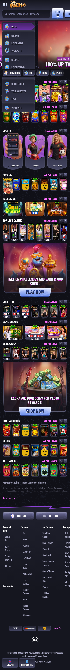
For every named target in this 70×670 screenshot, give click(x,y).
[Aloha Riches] (54, 450)
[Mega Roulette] (63, 232)
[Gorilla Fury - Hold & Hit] (54, 430)
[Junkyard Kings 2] (57, 209)
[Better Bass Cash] (54, 184)
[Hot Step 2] (54, 116)
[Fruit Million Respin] (54, 470)
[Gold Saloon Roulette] (55, 232)
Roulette (46, 549)
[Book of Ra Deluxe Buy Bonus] (63, 450)
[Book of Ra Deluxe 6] (44, 430)
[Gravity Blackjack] (44, 353)
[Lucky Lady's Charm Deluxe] (63, 184)
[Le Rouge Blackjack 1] (63, 353)
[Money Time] (39, 232)
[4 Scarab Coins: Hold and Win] (44, 116)
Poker (45, 587)
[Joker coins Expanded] (63, 116)
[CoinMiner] (44, 470)
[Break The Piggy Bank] (56, 93)
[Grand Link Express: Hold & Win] (44, 450)
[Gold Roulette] (44, 311)
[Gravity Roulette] (63, 311)
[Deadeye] (63, 470)
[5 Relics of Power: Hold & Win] (44, 184)
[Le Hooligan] (45, 93)
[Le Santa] (63, 430)
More (55, 628)
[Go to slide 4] (38, 67)
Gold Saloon (47, 543)
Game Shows (48, 571)
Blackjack (46, 555)
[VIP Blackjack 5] (54, 353)
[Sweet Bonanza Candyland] (47, 232)
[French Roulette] (54, 311)
